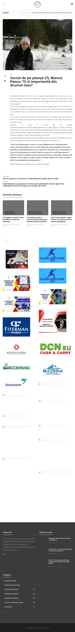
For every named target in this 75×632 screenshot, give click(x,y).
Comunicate (19, 607)
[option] (13, 214)
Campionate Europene (19, 589)
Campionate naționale (35, 212)
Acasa (23, 12)
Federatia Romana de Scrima (10, 224)
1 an (66, 224)
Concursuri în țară (9, 212)
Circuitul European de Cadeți (19, 602)
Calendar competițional (19, 585)
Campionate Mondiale (19, 593)
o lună (49, 542)
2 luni (49, 553)
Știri (28, 12)
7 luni (42, 224)
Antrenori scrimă (19, 580)
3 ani (18, 224)
